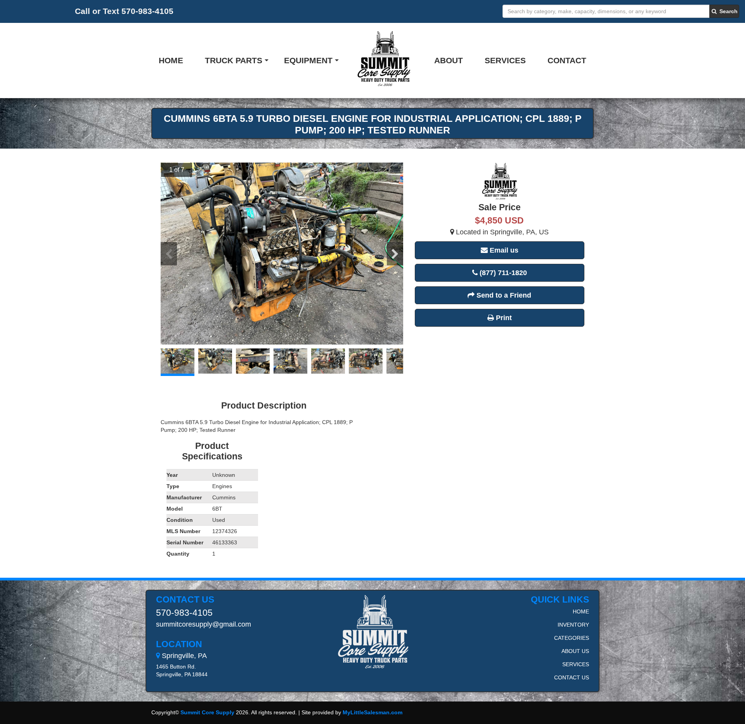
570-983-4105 (184, 613)
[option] (282, 254)
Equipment (308, 60)
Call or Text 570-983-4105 (124, 11)
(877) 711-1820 (502, 273)
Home (171, 60)
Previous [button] (169, 253)
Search (728, 11)
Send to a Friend (503, 295)
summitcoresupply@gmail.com (203, 624)
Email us (503, 250)
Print (503, 318)
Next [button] (395, 253)
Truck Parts (233, 60)
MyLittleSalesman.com (372, 712)
